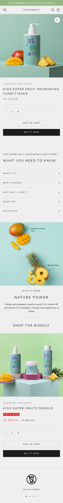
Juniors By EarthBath (17, 84)
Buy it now (31, 132)
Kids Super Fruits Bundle (28, 408)
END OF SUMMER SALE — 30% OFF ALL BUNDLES (31, 3)
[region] (31, 482)
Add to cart (31, 123)
